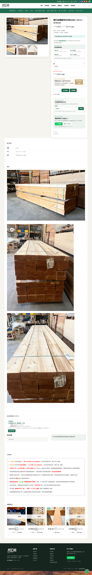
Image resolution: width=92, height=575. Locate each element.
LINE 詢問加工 (71, 557)
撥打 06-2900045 (67, 123)
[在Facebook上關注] (80, 1)
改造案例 (52, 551)
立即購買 (73, 90)
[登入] (84, 6)
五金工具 (71, 10)
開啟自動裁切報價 (78, 82)
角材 (31, 10)
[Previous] (7, 521)
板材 (26, 10)
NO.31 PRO (79, 10)
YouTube (79, 561)
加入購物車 (65, 90)
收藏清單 (52, 560)
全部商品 (35, 551)
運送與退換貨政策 (62, 40)
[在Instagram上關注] (82, 1)
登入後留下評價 (11, 430)
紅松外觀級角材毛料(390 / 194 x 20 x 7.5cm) (36, 529)
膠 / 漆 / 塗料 (62, 10)
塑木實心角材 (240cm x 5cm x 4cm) (56, 528)
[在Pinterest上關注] (84, 1)
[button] (56, 94)
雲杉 (56, 133)
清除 (84, 63)
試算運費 (81, 108)
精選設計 (52, 553)
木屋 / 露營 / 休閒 (40, 10)
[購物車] (89, 6)
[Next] (85, 521)
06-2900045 (10, 560)
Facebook (69, 561)
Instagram (74, 561)
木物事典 (52, 555)
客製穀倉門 (12, 10)
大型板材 (20, 10)
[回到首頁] (12, 551)
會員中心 (52, 558)
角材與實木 (35, 555)
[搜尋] (79, 6)
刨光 (54, 63)
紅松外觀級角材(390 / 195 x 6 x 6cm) (76, 529)
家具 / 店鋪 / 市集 (51, 10)
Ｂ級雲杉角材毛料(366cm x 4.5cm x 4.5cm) (16, 529)
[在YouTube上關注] (86, 1)
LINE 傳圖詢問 (58, 123)
